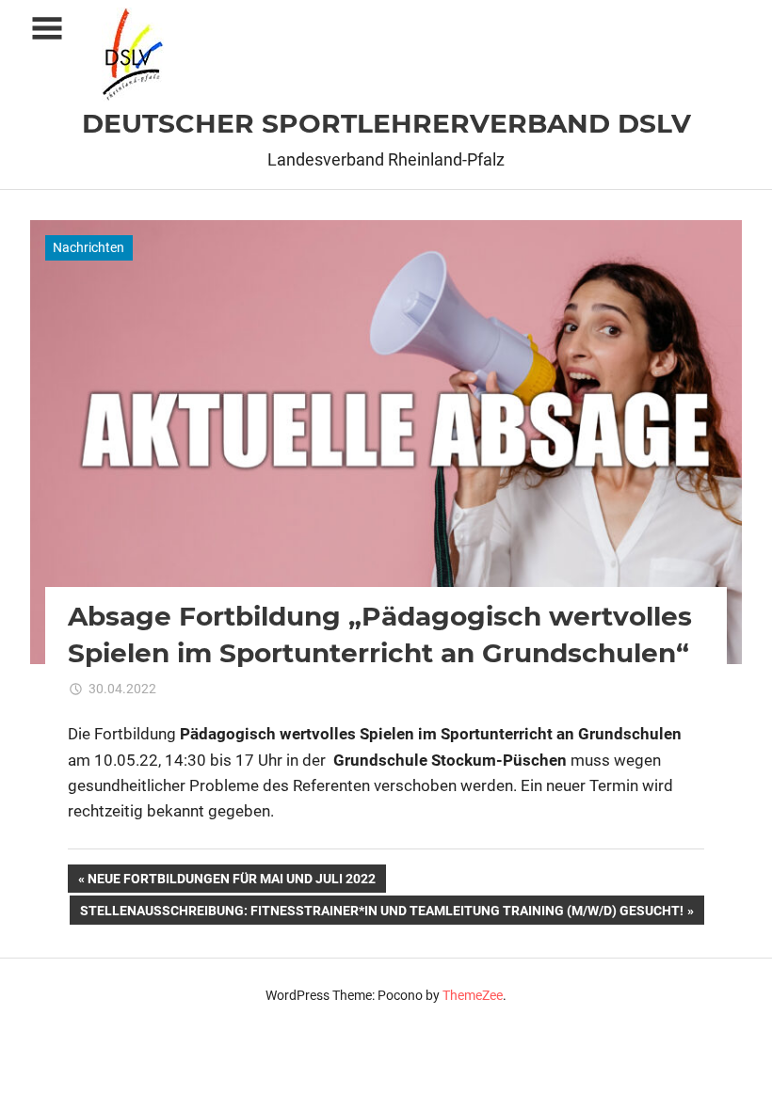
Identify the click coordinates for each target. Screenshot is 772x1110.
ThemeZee (472, 995)
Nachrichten (88, 247)
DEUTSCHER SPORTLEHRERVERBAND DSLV (386, 123)
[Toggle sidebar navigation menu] (47, 28)
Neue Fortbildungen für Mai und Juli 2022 (231, 882)
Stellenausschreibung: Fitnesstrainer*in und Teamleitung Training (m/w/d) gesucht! (381, 913)
